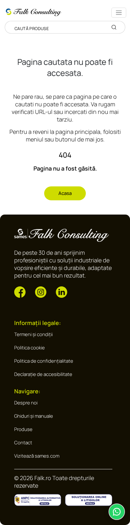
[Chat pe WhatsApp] (117, 511)
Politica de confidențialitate (43, 361)
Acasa (65, 193)
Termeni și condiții (33, 334)
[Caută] (114, 27)
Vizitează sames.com (36, 456)
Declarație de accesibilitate (43, 374)
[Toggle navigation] (118, 13)
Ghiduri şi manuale (33, 416)
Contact (23, 442)
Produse (23, 429)
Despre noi (26, 402)
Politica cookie (29, 347)
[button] (20, 291)
